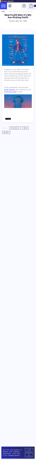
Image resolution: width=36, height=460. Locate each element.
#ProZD (6, 132)
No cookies (29, 455)
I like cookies (29, 450)
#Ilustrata (15, 128)
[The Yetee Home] (9, 5)
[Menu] (3, 5)
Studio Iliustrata (9, 90)
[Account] (24, 5)
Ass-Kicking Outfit (10, 92)
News (3, 11)
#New (25, 128)
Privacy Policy (13, 455)
